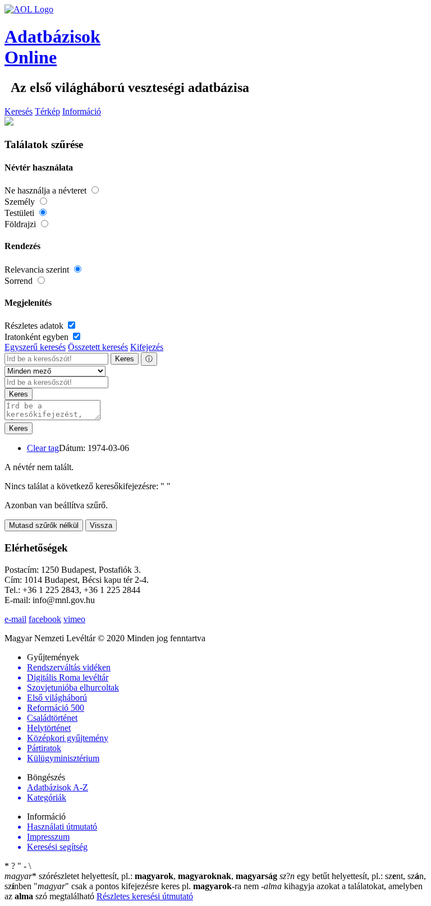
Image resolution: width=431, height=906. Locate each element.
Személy (20, 201)
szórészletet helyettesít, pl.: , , (140, 876)
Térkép (47, 111)
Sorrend (19, 281)
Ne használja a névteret (46, 190)
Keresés (18, 111)
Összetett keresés (98, 347)
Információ (81, 111)
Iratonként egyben (37, 337)
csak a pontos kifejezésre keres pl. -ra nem (147, 886)
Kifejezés (146, 347)
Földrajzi (21, 224)
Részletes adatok (35, 325)
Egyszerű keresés (35, 347)
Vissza (101, 525)
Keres (124, 359)
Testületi (20, 213)
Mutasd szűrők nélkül (44, 525)
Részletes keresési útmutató (145, 896)
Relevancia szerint (37, 269)
